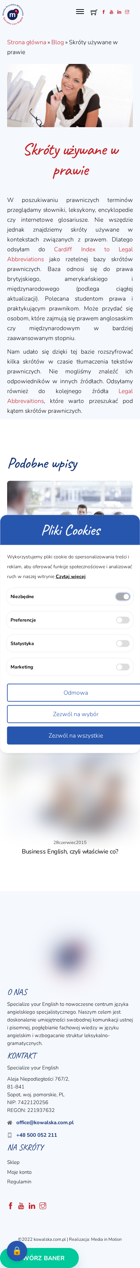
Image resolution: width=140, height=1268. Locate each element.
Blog (57, 42)
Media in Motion (106, 1239)
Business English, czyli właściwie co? (70, 851)
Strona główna (26, 42)
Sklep (13, 1162)
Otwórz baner (39, 1258)
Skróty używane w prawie (69, 159)
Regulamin (19, 1181)
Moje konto (19, 1172)
